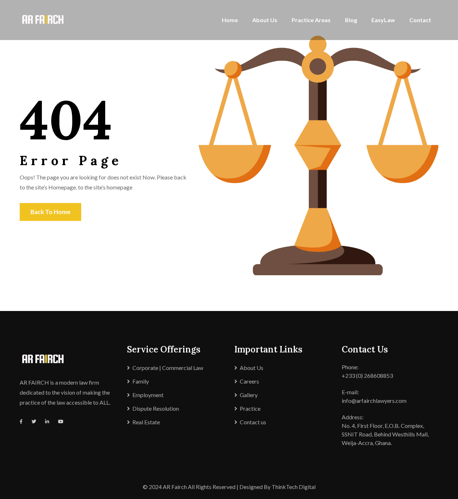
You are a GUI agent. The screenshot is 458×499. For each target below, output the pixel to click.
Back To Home (50, 212)
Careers (249, 381)
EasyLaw (383, 19)
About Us (264, 19)
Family (140, 381)
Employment (148, 394)
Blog (351, 19)
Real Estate (146, 422)
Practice (250, 408)
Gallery (249, 394)
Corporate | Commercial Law (167, 367)
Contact (420, 19)
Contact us (253, 422)
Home (230, 19)
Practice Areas (311, 19)
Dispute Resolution (155, 408)
